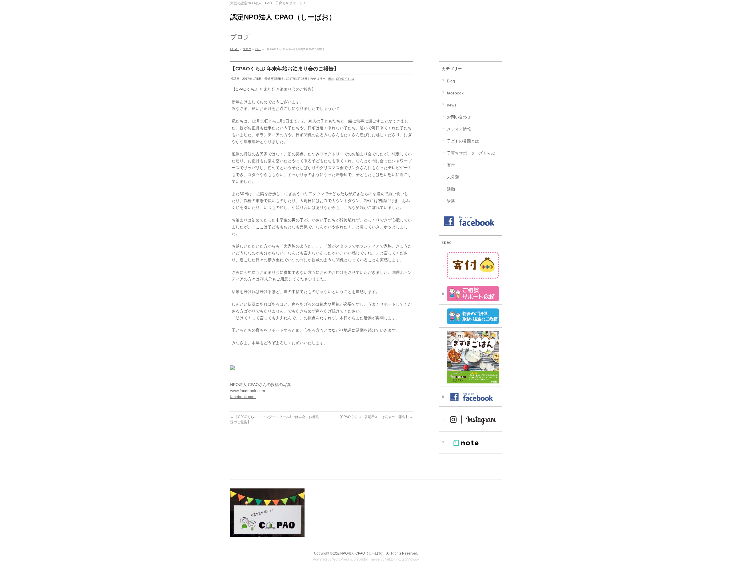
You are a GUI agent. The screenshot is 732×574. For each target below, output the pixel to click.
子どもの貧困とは (463, 141)
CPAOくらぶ (345, 78)
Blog (331, 78)
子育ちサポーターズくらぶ (471, 153)
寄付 (451, 165)
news (451, 105)
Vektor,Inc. (393, 559)
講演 (451, 201)
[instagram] (470, 419)
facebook (455, 93)
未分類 (453, 177)
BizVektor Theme (366, 559)
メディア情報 (459, 129)
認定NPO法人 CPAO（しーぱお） (283, 17)
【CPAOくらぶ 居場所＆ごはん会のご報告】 (375, 417)
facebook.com (243, 396)
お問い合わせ (459, 117)
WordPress (340, 559)
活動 (451, 189)
